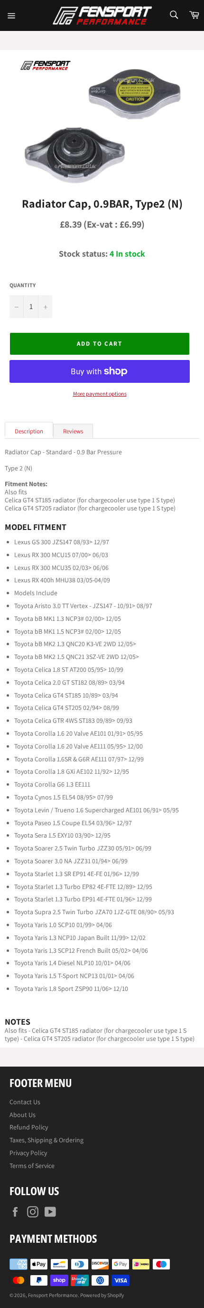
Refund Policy (28, 1127)
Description (29, 431)
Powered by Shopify (102, 1295)
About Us (22, 1114)
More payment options (100, 393)
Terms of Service (32, 1165)
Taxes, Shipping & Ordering (46, 1140)
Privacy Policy (28, 1152)
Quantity (22, 285)
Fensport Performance (53, 1295)
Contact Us (24, 1102)
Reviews (73, 431)
